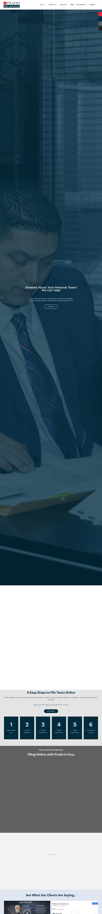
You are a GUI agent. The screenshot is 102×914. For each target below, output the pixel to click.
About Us (52, 4)
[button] (45, 4)
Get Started (80, 4)
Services (63, 4)
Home (42, 4)
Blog (72, 4)
